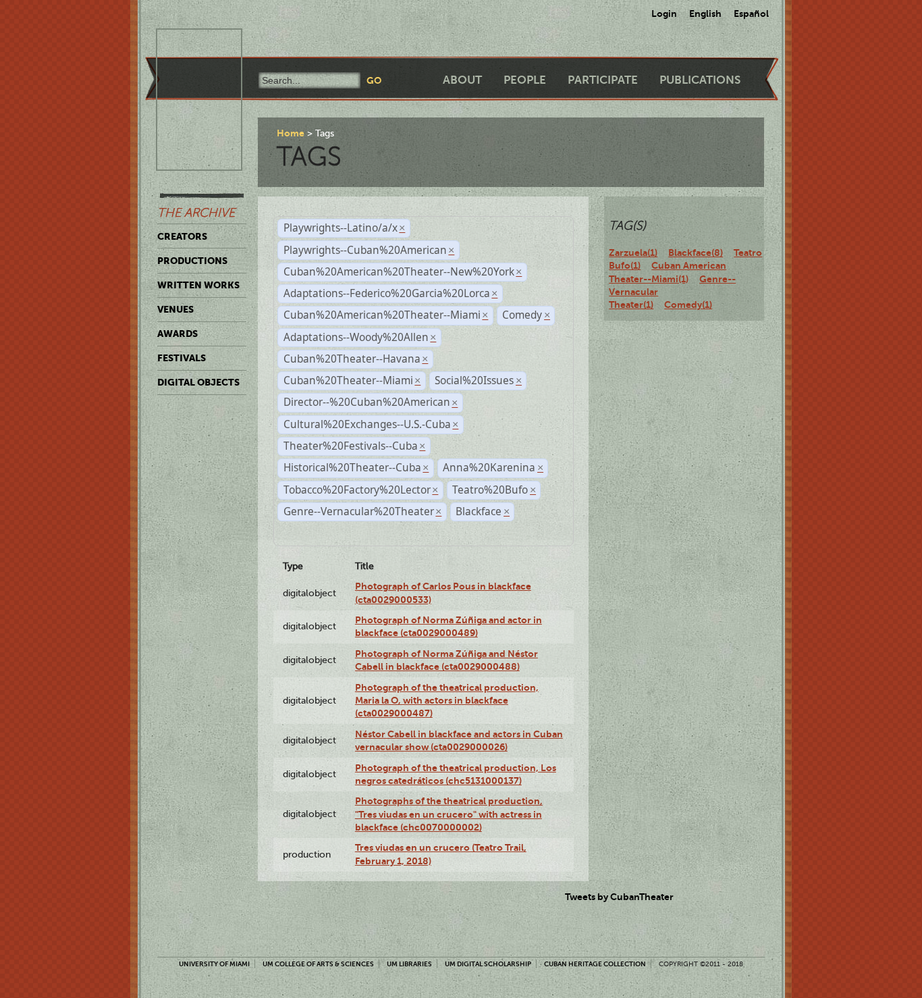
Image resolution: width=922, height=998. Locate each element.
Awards (177, 333)
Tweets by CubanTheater (619, 896)
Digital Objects (198, 382)
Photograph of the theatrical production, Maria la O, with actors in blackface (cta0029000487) (447, 700)
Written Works (198, 285)
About (462, 80)
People (525, 80)
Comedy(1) (688, 304)
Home (290, 133)
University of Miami (214, 964)
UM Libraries (409, 964)
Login (664, 13)
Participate (603, 80)
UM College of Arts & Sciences (318, 964)
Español (751, 13)
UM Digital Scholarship (488, 964)
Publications (699, 80)
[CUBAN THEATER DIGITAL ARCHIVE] (187, 44)
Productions (192, 260)
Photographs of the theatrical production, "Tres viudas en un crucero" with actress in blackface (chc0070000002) (449, 814)
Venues (175, 309)
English (705, 13)
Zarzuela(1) (633, 252)
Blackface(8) (695, 252)
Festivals (181, 357)
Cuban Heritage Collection (595, 964)
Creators (182, 236)
